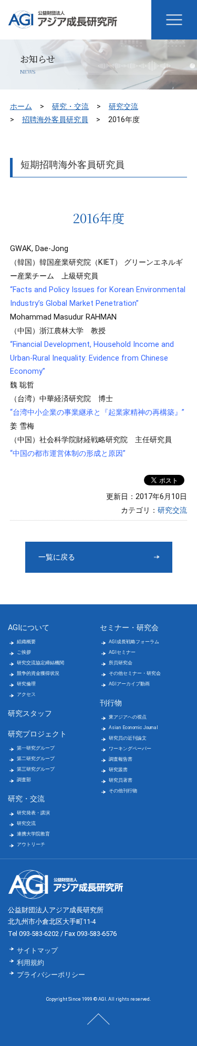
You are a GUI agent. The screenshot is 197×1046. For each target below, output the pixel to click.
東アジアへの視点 (128, 717)
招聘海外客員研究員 (55, 119)
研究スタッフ (30, 713)
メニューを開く (174, 19)
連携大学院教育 (33, 833)
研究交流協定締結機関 (40, 662)
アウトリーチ (31, 844)
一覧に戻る (56, 557)
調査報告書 (120, 759)
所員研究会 (120, 662)
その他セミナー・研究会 (135, 673)
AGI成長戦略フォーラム (134, 641)
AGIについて (28, 627)
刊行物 (111, 703)
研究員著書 (120, 780)
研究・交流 (70, 106)
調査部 (24, 779)
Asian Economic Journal (133, 727)
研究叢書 (118, 769)
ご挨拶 (24, 652)
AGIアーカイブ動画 (129, 683)
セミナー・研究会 (129, 627)
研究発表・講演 (33, 812)
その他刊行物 (123, 790)
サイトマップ (37, 950)
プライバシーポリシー (51, 975)
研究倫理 (26, 683)
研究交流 (123, 106)
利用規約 (30, 963)
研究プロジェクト (37, 734)
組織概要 (26, 641)
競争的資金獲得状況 (38, 673)
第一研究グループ (36, 748)
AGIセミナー (122, 652)
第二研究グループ (36, 758)
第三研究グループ (36, 769)
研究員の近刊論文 (128, 738)
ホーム (21, 106)
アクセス (26, 694)
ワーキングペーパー (130, 748)
